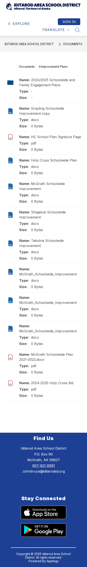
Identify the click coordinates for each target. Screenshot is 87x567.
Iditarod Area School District (29, 44)
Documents (72, 44)
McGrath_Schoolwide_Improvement (48, 274)
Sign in (69, 22)
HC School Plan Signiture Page (56, 137)
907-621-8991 (43, 465)
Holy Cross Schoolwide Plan (54, 160)
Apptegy (53, 561)
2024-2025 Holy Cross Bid (52, 383)
